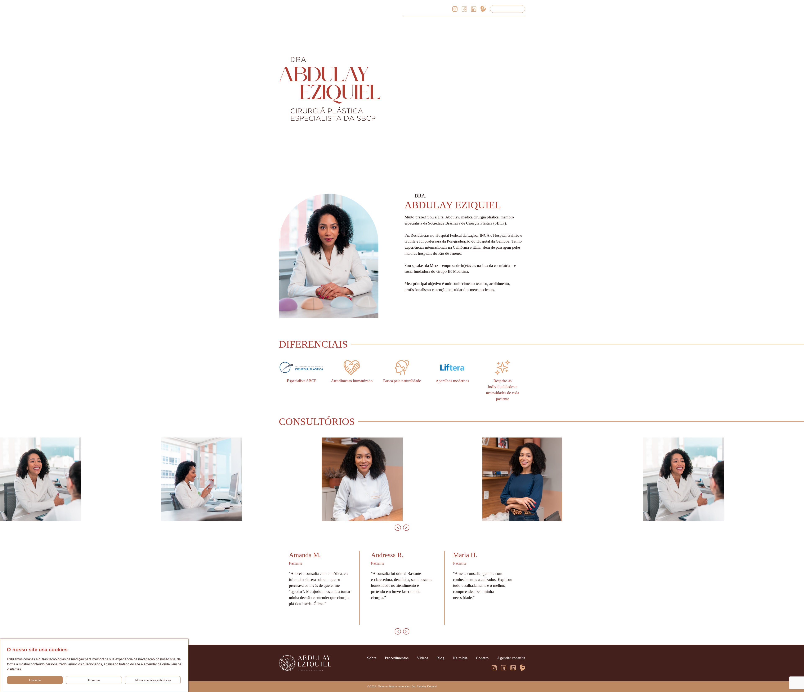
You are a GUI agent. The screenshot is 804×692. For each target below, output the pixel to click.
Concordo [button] (35, 680)
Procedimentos (433, 22)
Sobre (408, 22)
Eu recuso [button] (94, 680)
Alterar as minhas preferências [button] (153, 680)
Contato (518, 22)
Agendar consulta (507, 8)
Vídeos (459, 22)
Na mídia (496, 22)
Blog (477, 22)
